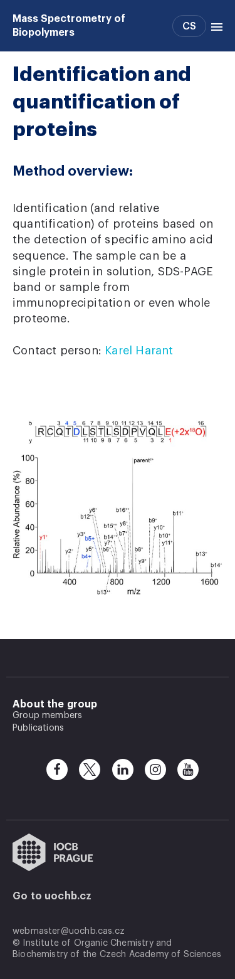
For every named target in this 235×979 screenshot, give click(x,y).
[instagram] (155, 769)
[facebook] (57, 769)
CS (189, 26)
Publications (38, 728)
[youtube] (188, 769)
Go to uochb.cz (52, 896)
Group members (47, 715)
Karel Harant (139, 350)
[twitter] (89, 769)
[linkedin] (122, 769)
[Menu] (214, 25)
